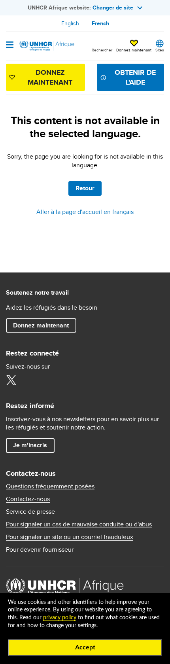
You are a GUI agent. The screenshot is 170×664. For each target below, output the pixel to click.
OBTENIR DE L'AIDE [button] (135, 77)
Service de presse (30, 511)
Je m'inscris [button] (30, 445)
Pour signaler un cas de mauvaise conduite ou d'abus (79, 524)
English (70, 23)
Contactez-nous (28, 499)
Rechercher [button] (102, 50)
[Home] (46, 46)
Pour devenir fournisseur (40, 549)
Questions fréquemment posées (50, 486)
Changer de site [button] (113, 7)
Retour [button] (85, 188)
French (100, 23)
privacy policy (59, 617)
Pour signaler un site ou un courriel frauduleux (69, 537)
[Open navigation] (9, 45)
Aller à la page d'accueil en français (85, 211)
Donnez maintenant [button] (133, 46)
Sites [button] (159, 50)
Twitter (11, 380)
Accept (85, 647)
